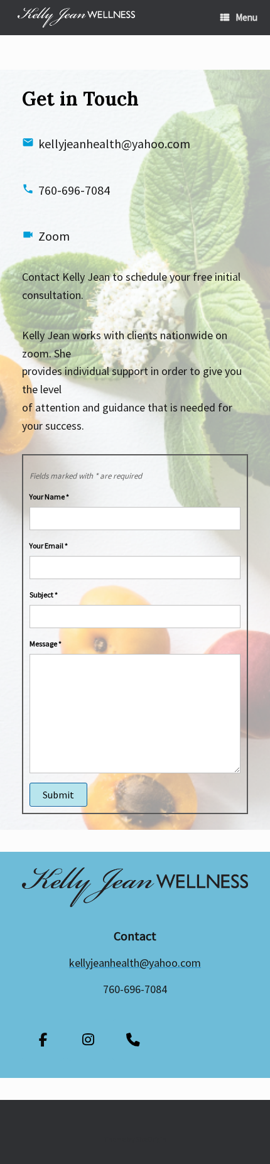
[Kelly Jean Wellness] (76, 18)
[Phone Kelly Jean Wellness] (133, 1040)
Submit (58, 794)
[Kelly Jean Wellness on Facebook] (43, 1040)
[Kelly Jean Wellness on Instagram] (88, 1040)
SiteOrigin (151, 1139)
